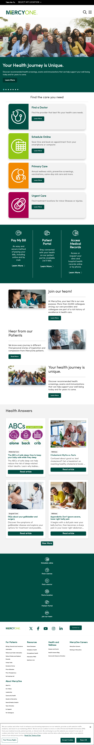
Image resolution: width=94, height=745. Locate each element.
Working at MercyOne (76, 649)
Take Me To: (10, 2)
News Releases (31, 646)
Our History (9, 688)
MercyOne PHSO (31, 656)
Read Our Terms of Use (33, 735)
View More (47, 543)
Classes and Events (53, 649)
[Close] (90, 727)
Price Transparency (11, 672)
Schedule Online (10, 666)
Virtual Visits (9, 662)
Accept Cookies (67, 740)
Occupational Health (32, 653)
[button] (90, 11)
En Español (9, 709)
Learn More (38, 118)
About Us (8, 685)
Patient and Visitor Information (14, 652)
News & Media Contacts (12, 702)
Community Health (11, 695)
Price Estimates (10, 669)
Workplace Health (32, 649)
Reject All (83, 740)
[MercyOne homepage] (22, 15)
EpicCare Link (31, 660)
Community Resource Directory (56, 656)
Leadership (9, 692)
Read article (26, 447)
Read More (15, 356)
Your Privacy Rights (9, 740)
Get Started (62, 81)
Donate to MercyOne (11, 699)
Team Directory (10, 705)
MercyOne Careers (75, 646)
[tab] (3, 89)
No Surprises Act (10, 676)
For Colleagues (10, 712)
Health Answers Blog (53, 652)
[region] (47, 54)
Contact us (75, 627)
